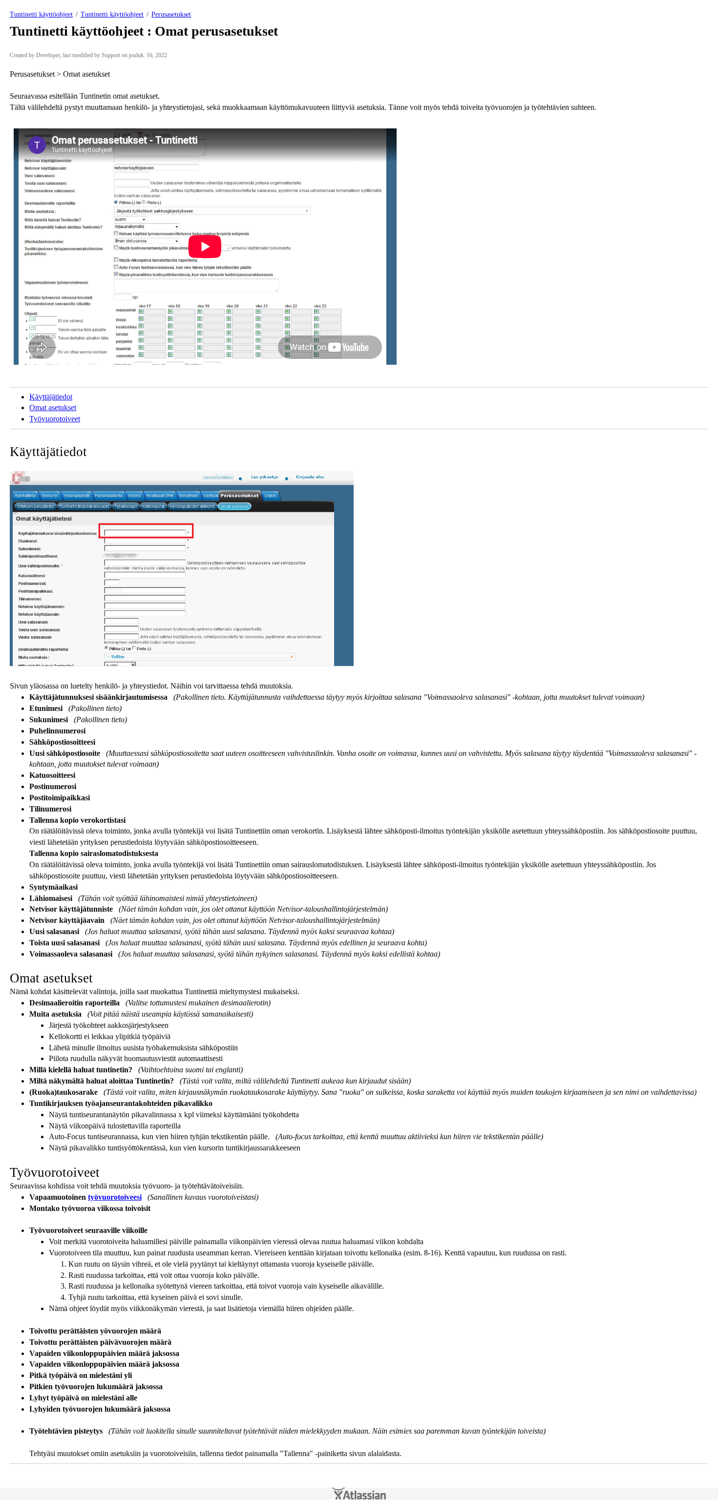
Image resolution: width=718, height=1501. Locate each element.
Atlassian (359, 1494)
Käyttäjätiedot (50, 397)
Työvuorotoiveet (54, 419)
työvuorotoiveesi (115, 1197)
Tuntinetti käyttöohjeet (41, 14)
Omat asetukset (52, 407)
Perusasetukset (171, 14)
